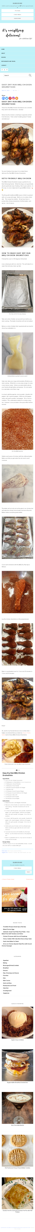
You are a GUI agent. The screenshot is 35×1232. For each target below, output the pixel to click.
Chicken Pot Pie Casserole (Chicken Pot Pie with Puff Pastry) (17, 1211)
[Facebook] (3, 98)
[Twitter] (6, 98)
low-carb (29, 852)
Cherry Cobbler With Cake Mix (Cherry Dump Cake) (17, 938)
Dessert (5, 970)
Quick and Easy (17, 850)
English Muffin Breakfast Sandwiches (17, 1082)
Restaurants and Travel (9, 985)
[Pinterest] (10, 98)
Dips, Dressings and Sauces (11, 973)
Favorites (5, 975)
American (10, 852)
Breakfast (6, 968)
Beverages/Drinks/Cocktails (11, 965)
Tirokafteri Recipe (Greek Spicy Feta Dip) (14, 926)
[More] (16, 98)
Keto (4, 978)
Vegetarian (6, 993)
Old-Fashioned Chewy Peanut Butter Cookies (17, 1168)
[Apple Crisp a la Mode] (17, 1038)
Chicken (15, 852)
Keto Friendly (23, 852)
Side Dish (6, 988)
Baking (5, 963)
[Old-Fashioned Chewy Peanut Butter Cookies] (17, 1166)
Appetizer (6, 960)
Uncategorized (7, 990)
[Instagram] (13, 98)
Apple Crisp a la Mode (17, 1040)
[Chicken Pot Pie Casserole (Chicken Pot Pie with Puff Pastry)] (17, 1208)
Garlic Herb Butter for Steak (11, 941)
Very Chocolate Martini (17, 1125)
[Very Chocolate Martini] (17, 1123)
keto (19, 852)
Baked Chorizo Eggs (8, 929)
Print (18, 770)
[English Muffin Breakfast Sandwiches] (17, 1080)
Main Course (11, 850)
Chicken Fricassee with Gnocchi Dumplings (15, 936)
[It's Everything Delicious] (17, 41)
